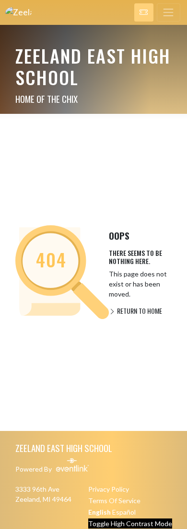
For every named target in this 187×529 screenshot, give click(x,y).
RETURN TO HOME (139, 311)
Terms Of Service (114, 500)
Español (124, 512)
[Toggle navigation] (168, 12)
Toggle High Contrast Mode (130, 523)
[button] (143, 12)
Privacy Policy (108, 489)
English (99, 512)
